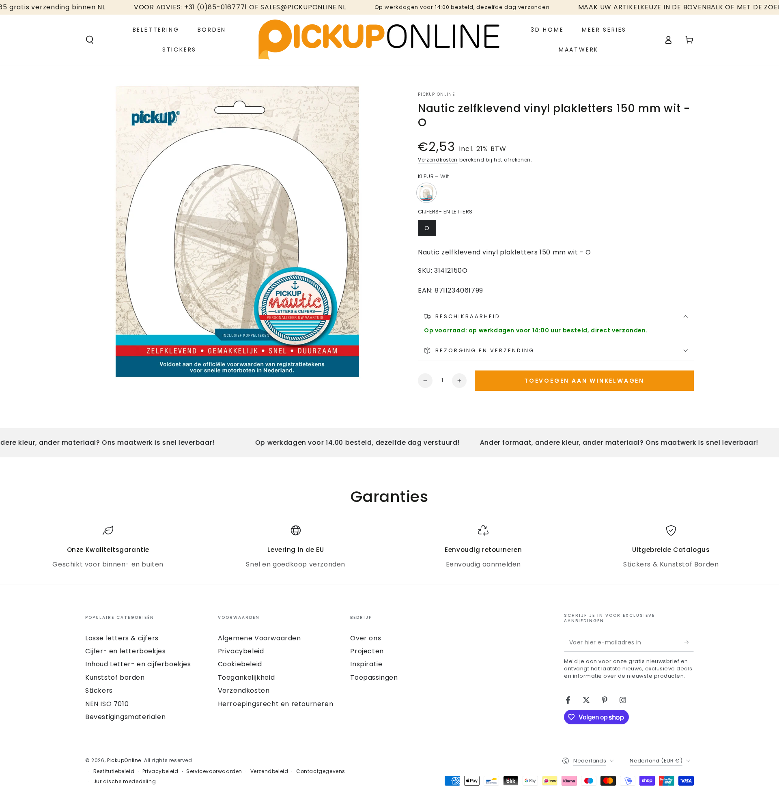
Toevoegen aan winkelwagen (584, 381)
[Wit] (426, 192)
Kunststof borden (115, 677)
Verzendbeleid (269, 771)
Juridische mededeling (124, 781)
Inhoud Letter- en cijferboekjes (138, 664)
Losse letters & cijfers (122, 638)
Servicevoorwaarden (214, 771)
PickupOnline (124, 760)
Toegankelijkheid (246, 677)
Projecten (366, 651)
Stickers (99, 690)
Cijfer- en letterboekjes (125, 651)
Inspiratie (366, 664)
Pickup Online (436, 94)
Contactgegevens (320, 771)
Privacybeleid (241, 651)
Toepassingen (374, 677)
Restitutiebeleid (114, 771)
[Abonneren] (689, 642)
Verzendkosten (438, 159)
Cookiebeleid (240, 664)
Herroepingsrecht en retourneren (276, 704)
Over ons (365, 638)
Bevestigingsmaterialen (125, 716)
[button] (89, 40)
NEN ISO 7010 (107, 704)
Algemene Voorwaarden (259, 638)
